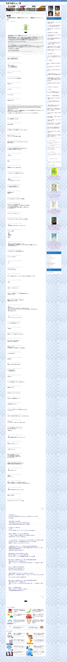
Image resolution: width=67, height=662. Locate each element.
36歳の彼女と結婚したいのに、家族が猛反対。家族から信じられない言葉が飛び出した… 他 (53, 143)
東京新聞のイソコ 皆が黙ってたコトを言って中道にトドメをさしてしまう (53, 50)
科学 (9, 15)
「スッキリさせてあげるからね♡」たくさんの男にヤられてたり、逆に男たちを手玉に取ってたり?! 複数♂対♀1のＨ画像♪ (53, 43)
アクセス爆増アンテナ (50, 267)
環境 (7, 15)
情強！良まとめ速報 (50, 264)
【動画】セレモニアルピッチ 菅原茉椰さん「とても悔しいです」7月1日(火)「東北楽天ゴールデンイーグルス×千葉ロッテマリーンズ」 (53, 155)
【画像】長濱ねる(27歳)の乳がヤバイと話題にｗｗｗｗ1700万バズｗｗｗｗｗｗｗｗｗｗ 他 (54, 148)
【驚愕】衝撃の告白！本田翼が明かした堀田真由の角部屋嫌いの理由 (54, 162)
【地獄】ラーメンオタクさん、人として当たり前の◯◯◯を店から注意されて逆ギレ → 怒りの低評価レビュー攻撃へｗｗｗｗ (53, 135)
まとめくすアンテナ (50, 265)
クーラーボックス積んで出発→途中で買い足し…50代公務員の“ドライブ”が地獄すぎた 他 (53, 145)
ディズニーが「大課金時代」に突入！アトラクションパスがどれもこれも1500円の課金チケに (21, 530)
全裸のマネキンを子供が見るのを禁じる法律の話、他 (53, 70)
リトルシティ (49, 261)
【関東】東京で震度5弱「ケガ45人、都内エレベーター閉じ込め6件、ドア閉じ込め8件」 (21, 573)
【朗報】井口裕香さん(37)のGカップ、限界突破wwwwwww (17, 561)
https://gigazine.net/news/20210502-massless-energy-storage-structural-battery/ (20, 51)
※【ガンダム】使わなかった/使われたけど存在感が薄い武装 (54, 113)
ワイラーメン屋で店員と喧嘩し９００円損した (52, 158)
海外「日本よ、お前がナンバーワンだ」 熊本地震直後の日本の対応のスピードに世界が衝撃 (21, 556)
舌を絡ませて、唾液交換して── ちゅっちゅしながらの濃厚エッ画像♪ (18, 533)
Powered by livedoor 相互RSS (51, 165)
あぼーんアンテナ (49, 262)
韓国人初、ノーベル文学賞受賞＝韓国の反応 (14, 587)
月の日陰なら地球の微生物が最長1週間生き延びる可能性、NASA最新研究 (54, 38)
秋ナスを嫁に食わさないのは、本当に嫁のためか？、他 (16, 568)
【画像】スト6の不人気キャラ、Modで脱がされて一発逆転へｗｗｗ (54, 98)
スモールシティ (49, 260)
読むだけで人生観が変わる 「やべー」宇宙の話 (54, 225)
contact (60, 0)
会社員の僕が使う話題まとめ (51, 263)
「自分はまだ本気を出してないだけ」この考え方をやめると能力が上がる (19, 522)
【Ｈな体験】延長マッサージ (51, 53)
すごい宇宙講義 (54, 209)
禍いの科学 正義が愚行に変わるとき (54, 241)
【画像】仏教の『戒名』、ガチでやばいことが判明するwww (17, 536)
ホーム (43, 509)
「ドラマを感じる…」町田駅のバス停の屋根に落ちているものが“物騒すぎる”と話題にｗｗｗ (21, 535)
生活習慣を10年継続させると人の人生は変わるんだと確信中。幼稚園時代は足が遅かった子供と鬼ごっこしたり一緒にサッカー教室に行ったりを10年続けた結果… (53, 79)
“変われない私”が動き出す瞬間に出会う (51, 140)
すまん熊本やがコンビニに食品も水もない (14, 527)
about (57, 0)
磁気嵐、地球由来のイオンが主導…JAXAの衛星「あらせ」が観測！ (18, 553)
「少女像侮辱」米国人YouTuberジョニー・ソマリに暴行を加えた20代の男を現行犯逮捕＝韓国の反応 (23, 546)
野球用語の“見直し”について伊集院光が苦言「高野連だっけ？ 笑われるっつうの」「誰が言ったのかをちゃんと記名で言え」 (53, 109)
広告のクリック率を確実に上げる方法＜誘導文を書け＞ (53, 63)
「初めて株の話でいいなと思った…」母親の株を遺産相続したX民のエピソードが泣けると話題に (22, 541)
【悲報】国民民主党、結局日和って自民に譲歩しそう (53, 83)
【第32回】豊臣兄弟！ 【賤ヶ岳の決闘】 (14, 521)
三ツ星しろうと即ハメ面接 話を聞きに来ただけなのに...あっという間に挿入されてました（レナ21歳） (23, 516)
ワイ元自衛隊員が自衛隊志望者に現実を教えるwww (15, 590)
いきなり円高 (49, 89)
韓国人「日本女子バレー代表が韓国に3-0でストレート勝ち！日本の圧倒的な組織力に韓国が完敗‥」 (23, 559)
